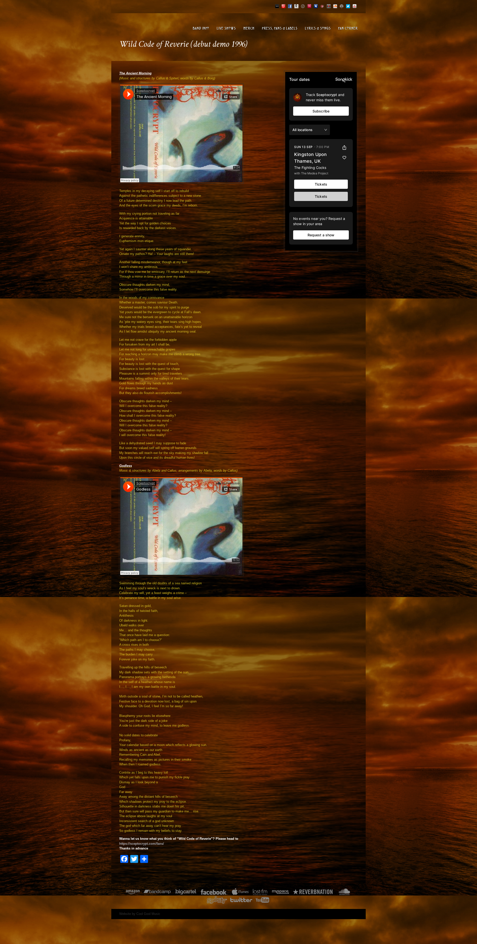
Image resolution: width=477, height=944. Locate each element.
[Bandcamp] (157, 892)
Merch (248, 28)
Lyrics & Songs (318, 28)
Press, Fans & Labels (279, 28)
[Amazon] (132, 892)
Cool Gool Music (148, 914)
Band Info (201, 28)
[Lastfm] (309, 5)
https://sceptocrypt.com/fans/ (141, 843)
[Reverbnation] (313, 892)
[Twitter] (348, 5)
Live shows (226, 28)
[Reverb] (329, 5)
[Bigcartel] (277, 5)
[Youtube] (355, 5)
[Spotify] (342, 5)
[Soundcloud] (335, 5)
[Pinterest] (322, 5)
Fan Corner (348, 28)
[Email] (283, 5)
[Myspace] (316, 5)
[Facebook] (290, 5)
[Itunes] (303, 5)
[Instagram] (296, 5)
